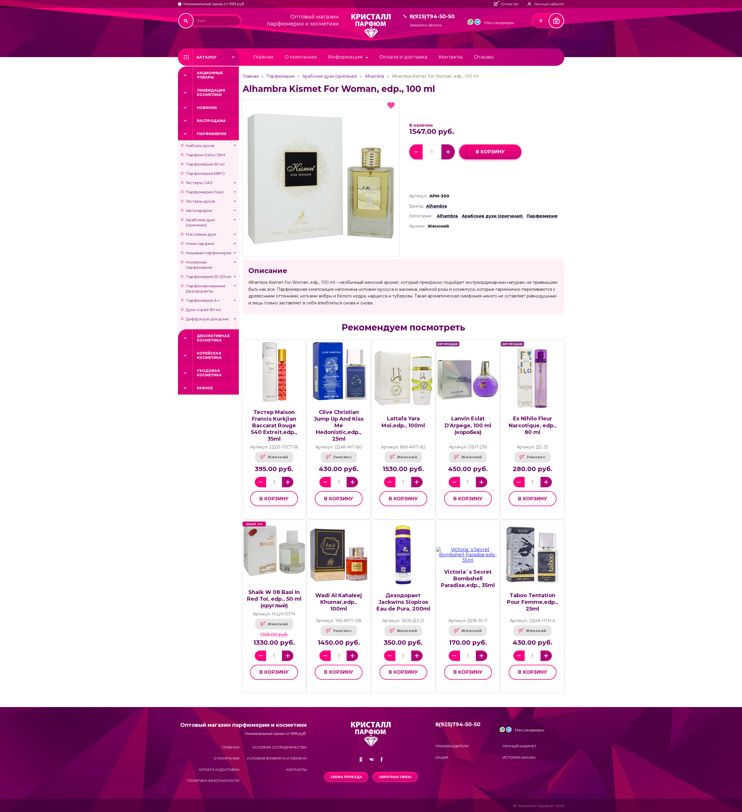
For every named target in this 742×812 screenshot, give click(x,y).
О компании (301, 57)
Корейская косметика (209, 355)
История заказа (519, 757)
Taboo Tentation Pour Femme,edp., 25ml (532, 602)
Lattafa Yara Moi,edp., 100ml (403, 421)
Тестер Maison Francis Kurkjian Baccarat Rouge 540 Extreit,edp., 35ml (274, 425)
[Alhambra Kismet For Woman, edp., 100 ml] (321, 178)
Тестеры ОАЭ (199, 182)
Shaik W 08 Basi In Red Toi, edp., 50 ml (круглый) (274, 599)
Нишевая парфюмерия (208, 252)
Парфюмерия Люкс (205, 192)
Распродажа (211, 121)
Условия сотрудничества (279, 747)
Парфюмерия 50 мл (205, 164)
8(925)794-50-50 (432, 17)
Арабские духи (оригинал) (200, 222)
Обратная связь (395, 777)
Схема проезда (346, 777)
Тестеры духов (200, 201)
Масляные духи (201, 234)
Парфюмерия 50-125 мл (208, 276)
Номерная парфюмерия (199, 265)
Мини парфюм (200, 243)
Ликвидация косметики (211, 92)
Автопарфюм (199, 210)
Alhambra (374, 76)
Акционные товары (210, 75)
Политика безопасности (213, 780)
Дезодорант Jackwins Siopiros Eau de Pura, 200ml (403, 602)
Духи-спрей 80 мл (203, 309)
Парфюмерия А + (203, 300)
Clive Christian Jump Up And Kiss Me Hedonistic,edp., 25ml (338, 425)
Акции (441, 757)
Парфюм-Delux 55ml (205, 154)
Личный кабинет (520, 746)
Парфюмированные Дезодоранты (205, 288)
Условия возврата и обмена (277, 758)
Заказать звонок (426, 25)
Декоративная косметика (213, 338)
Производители (452, 746)
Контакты (451, 57)
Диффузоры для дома (207, 319)
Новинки (207, 108)
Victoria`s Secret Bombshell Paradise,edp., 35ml (468, 578)
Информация (345, 57)
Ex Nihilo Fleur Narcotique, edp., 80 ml (532, 425)
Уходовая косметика (209, 372)
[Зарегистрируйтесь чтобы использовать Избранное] (391, 105)
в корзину (490, 152)
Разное (205, 388)
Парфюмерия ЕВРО (205, 173)
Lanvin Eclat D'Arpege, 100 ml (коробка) (468, 425)
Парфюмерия (211, 134)
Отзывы (484, 57)
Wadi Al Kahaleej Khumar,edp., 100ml (338, 602)
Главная (263, 57)
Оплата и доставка (403, 57)
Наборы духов (200, 145)
